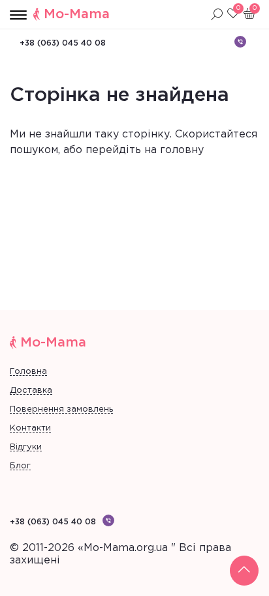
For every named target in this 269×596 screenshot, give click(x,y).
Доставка (31, 390)
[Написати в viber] (240, 42)
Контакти (30, 428)
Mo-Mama (77, 14)
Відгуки (26, 447)
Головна (28, 371)
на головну (174, 150)
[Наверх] (244, 571)
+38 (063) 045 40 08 (63, 43)
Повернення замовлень (61, 409)
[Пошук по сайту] (216, 14)
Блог (20, 466)
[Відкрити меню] (18, 15)
